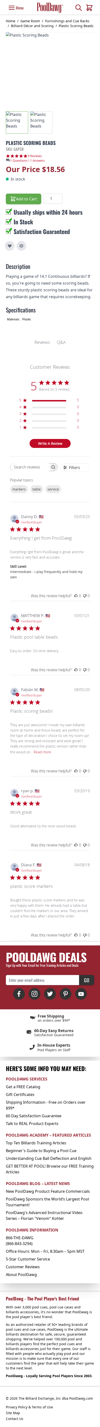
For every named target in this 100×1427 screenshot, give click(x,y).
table (37, 489)
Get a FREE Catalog (23, 1086)
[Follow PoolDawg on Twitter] (50, 994)
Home (10, 21)
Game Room (30, 21)
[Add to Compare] (21, 246)
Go (86, 980)
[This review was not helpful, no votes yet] (84, 595)
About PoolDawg (21, 1274)
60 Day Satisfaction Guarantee (33, 1115)
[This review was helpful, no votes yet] (76, 595)
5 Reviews (35, 156)
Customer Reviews (23, 1266)
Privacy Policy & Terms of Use (29, 1407)
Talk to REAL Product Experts (32, 1123)
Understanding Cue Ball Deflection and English (49, 1158)
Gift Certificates (20, 1094)
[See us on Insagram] (34, 994)
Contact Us (14, 1418)
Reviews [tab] (42, 342)
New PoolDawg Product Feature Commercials (48, 1191)
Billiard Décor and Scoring (32, 25)
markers (19, 489)
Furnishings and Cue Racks (67, 21)
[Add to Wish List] (10, 246)
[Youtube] (81, 994)
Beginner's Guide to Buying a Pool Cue (41, 1150)
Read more (42, 752)
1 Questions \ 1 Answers (27, 160)
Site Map (13, 1413)
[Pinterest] (65, 994)
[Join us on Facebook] (19, 994)
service (53, 489)
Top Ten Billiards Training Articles (36, 1143)
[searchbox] (29, 467)
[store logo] (50, 7)
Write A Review (50, 443)
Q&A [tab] (61, 342)
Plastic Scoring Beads (76, 25)
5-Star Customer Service (28, 1259)
